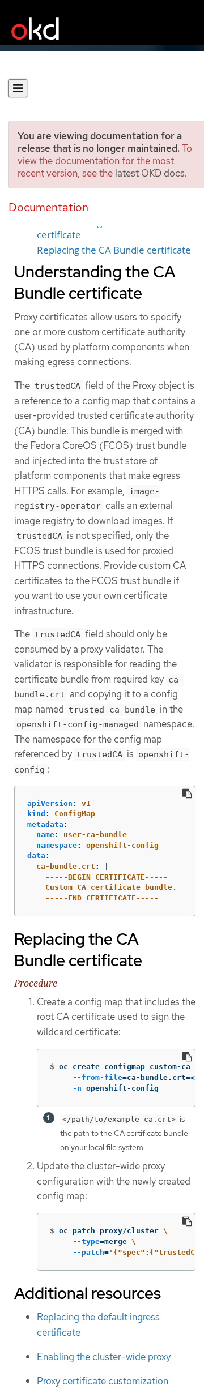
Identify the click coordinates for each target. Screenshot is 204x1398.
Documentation (48, 207)
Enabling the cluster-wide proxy (104, 1356)
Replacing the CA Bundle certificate (114, 250)
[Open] (17, 88)
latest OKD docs (150, 173)
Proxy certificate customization (102, 1381)
